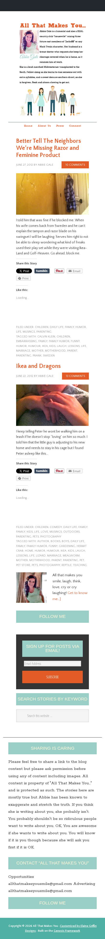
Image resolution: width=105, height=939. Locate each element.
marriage (23, 350)
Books (55, 541)
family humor (59, 341)
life (18, 331)
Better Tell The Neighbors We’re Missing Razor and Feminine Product (48, 148)
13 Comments (75, 376)
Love (44, 531)
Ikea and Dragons (38, 366)
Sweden (49, 355)
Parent (72, 350)
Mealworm (71, 555)
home (29, 550)
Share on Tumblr (42, 270)
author (43, 541)
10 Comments (75, 164)
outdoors (71, 531)
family (69, 327)
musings (29, 331)
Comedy (56, 527)
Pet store (23, 565)
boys (65, 541)
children (41, 327)
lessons (74, 346)
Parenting (23, 355)
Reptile (67, 565)
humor (80, 327)
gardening (67, 546)
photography (50, 536)
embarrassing (26, 341)
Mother (37, 350)
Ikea (45, 346)
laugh (61, 346)
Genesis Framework (67, 930)
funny (75, 341)
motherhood (55, 350)
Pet (82, 560)
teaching (80, 565)
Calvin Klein (46, 336)
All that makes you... (52, 60)
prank (37, 355)
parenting (44, 331)
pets (36, 536)
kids (52, 346)
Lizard (41, 555)
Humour (34, 346)
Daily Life (56, 327)
